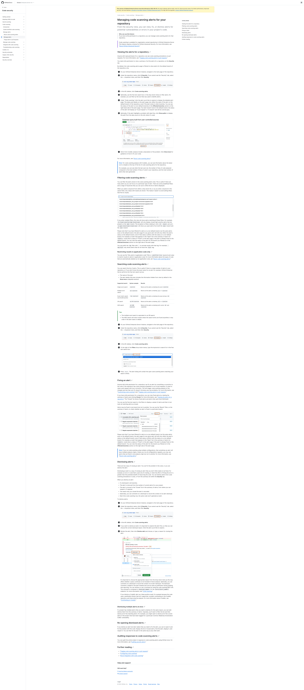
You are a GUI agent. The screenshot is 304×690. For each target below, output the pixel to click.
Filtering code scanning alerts (131, 178)
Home (5, 7)
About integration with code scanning (131, 655)
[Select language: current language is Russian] (301, 2)
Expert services (152, 684)
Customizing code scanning (126, 392)
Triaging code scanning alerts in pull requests (153, 58)
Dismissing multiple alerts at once (130, 607)
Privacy (135, 684)
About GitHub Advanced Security (129, 46)
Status (140, 684)
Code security (7, 10)
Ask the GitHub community (126, 671)
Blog (158, 684)
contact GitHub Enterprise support (184, 10)
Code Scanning (147, 591)
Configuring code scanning (128, 653)
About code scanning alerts (142, 158)
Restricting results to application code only (133, 252)
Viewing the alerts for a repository (133, 52)
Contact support (123, 673)
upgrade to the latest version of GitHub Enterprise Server (146, 10)
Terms (130, 684)
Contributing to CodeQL (128, 600)
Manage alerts (139, 15)
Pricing (145, 684)
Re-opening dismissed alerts (130, 623)
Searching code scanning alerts (132, 264)
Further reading (124, 647)
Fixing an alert (123, 380)
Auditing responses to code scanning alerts (137, 636)
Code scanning (130, 15)
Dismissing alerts (125, 462)
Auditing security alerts (138, 642)
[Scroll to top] (300, 686)
